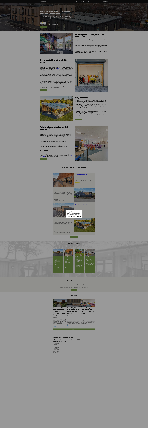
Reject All (74, 216)
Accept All (79, 216)
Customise (69, 216)
